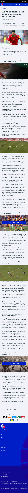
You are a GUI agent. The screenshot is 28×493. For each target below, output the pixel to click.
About (16, 432)
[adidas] (5, 417)
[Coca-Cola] (23, 417)
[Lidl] (12, 420)
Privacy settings (4, 476)
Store (16, 434)
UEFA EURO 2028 (2, 4)
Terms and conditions (5, 472)
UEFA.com (3, 450)
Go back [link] (4, 8)
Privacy (2, 470)
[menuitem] (6, 4)
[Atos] (14, 417)
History (2, 437)
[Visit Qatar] (16, 420)
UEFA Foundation (4, 453)
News (2, 434)
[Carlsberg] (18, 417)
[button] (17, 4)
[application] (14, 71)
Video (2, 432)
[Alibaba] (9, 417)
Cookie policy (4, 474)
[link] (6, 4)
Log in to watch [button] (15, 222)
